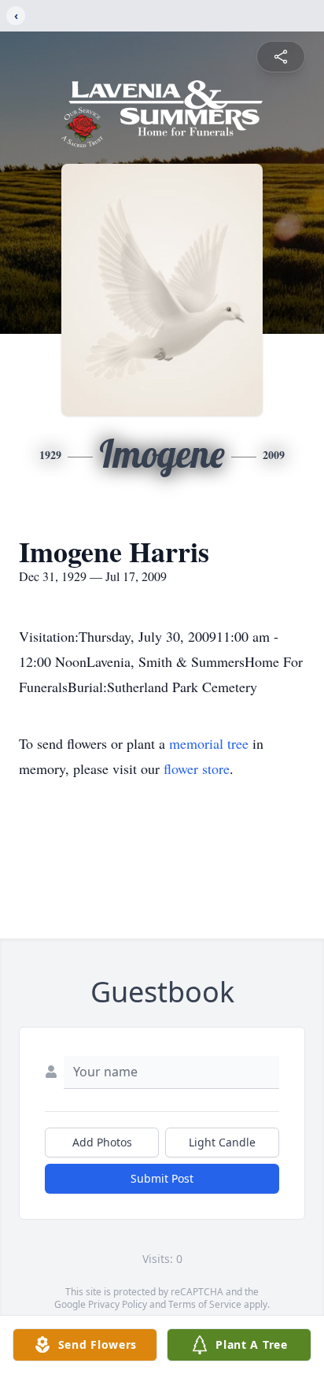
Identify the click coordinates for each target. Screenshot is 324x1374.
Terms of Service (204, 1304)
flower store (197, 768)
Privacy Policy (117, 1304)
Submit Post (162, 1178)
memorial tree (209, 743)
